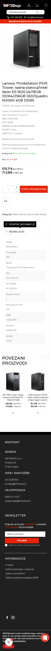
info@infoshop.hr (35, 17)
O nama (9, 565)
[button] (13, 412)
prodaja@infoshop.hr (15, 484)
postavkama (20, 641)
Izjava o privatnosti (15, 573)
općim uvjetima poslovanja (28, 545)
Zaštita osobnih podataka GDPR (21, 577)
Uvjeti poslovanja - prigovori (19, 569)
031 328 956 (16, 17)
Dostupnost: (7, 153)
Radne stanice (19, 214)
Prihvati (8, 646)
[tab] (20, 224)
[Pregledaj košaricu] (37, 6)
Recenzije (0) (16, 231)
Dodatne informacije (21, 224)
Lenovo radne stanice (36, 214)
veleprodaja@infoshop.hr (18, 501)
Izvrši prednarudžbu (33, 189)
